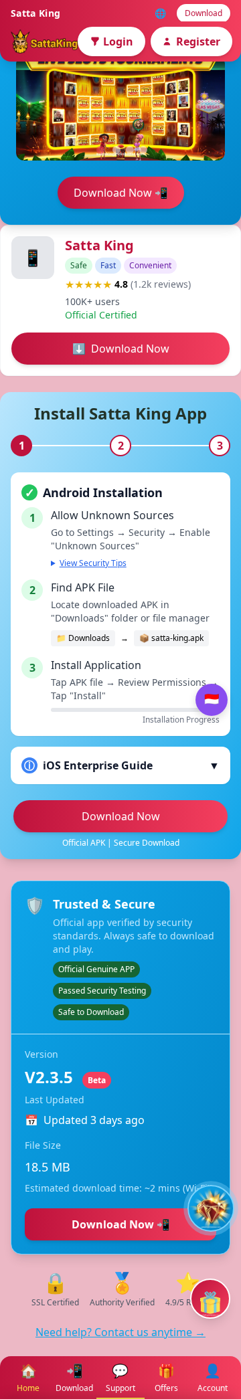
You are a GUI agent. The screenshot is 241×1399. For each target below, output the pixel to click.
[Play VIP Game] (210, 1299)
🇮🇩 (211, 699)
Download (203, 13)
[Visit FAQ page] (210, 1208)
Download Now (121, 816)
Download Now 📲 (121, 192)
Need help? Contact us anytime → (120, 1332)
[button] (100, 150)
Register (198, 41)
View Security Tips (93, 563)
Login (118, 41)
